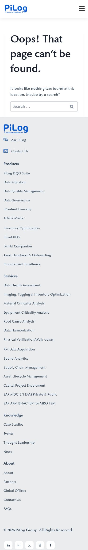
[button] (81, 9)
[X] (29, 545)
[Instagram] (40, 545)
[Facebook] (50, 545)
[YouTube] (19, 545)
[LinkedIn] (8, 545)
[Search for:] (44, 106)
